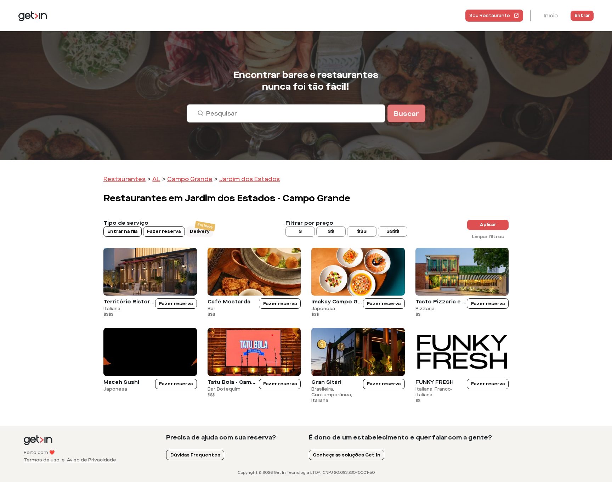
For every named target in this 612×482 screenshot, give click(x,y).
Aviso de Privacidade (91, 460)
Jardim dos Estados (249, 179)
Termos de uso (42, 460)
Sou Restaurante (489, 15)
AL (156, 179)
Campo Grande (189, 179)
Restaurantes (124, 179)
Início (551, 15)
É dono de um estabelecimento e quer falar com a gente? (400, 437)
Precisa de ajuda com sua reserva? (221, 437)
